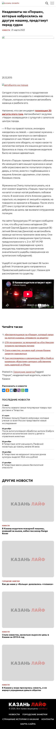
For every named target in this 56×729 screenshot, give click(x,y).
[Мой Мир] (26, 390)
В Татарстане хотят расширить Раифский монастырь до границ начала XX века (22, 445)
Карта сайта (28, 724)
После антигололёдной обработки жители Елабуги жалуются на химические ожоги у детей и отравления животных (28, 434)
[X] (15, 390)
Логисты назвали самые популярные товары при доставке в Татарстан (27, 409)
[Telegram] (11, 390)
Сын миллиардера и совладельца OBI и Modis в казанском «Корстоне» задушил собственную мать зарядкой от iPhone (29, 361)
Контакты (47, 719)
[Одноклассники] (7, 390)
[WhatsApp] (22, 390)
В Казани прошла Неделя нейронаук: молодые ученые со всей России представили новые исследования (25, 421)
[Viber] (19, 390)
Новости (6, 30)
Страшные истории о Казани (20, 719)
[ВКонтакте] (3, 390)
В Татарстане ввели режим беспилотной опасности (22, 466)
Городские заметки (24, 372)
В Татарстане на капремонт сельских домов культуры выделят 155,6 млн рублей (24, 455)
